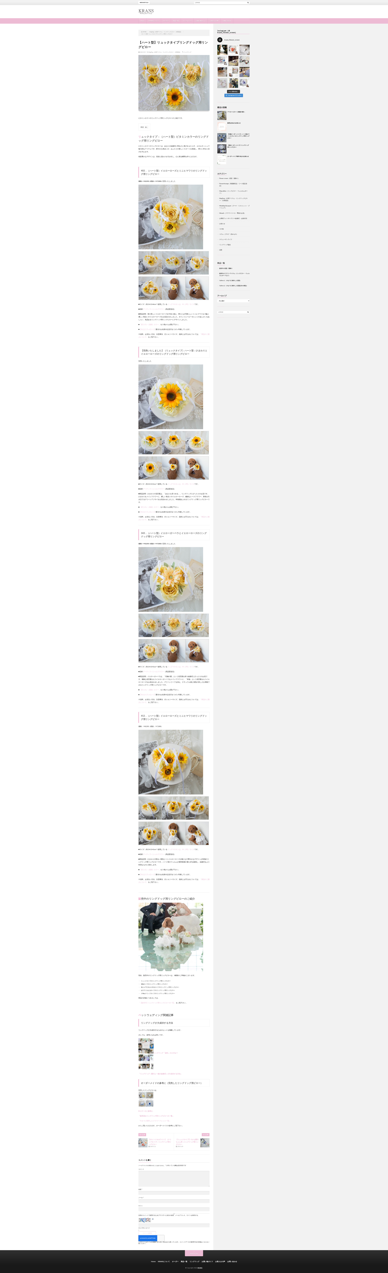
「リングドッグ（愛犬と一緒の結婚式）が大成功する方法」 (160, 1074)
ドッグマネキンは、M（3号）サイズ (181, 304)
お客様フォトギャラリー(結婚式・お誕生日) (233, 218)
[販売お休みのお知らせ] (221, 126)
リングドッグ (187, 21)
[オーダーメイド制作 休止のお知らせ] (221, 159)
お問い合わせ (227, 21)
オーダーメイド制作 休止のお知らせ (238, 156)
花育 (220, 250)
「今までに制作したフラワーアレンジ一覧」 (154, 1121)
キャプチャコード (144, 1228)
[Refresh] (153, 1219)
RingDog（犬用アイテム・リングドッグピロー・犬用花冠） (165, 52)
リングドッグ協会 (225, 244)
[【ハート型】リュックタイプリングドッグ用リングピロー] (170, 249)
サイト (140, 1205)
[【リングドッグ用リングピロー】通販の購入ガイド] (146, 1069)
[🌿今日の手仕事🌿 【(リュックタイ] (244, 61)
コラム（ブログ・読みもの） (228, 234)
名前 (140, 1189)
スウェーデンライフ (225, 239)
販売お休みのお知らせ (234, 123)
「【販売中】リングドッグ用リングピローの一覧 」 (157, 1003)
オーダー (166, 21)
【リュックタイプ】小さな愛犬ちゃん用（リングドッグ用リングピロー (187, 1141)
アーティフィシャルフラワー (153, 309)
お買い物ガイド (201, 21)
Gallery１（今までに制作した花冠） (230, 280)
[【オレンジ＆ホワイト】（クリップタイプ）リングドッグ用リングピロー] (143, 1142)
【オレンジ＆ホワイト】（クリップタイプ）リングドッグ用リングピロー (160, 1141)
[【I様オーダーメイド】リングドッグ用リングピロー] (221, 148)
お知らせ (222, 223)
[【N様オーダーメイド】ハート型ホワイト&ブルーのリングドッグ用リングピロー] (221, 137)
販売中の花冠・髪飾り (225, 268)
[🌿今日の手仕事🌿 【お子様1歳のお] (222, 83)
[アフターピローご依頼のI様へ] (221, 115)
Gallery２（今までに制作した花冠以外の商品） (233, 285)
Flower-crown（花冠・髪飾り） (229, 178)
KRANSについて (154, 21)
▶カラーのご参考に (145, 1111)
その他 (221, 229)
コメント (141, 1169)
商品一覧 (176, 21)
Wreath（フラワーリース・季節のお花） (232, 213)
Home (142, 21)
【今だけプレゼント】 (147, 329)
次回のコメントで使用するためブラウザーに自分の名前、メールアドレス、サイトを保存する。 (168, 1215)
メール (141, 1197)
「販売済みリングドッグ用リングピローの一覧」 (156, 1116)
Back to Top (194, 1253)
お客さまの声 (214, 21)
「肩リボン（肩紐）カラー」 (149, 324)
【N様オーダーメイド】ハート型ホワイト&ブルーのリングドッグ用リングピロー (238, 136)
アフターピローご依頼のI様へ (170, 2)
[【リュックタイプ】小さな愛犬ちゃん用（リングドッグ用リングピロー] (204, 1142)
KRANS (200, 1268)
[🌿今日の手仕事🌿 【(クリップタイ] (233, 50)
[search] (248, 2)
